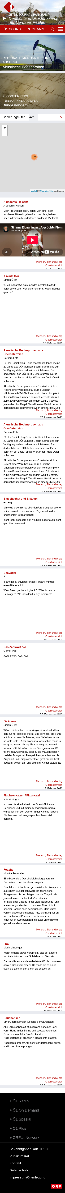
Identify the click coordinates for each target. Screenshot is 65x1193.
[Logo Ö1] (8, 7)
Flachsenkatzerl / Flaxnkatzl (21, 795)
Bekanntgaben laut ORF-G (29, 1149)
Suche (52, 29)
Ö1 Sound (12, 29)
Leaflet (34, 190)
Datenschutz (19, 1170)
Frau (6, 943)
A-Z (31, 117)
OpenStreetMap (47, 190)
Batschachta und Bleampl (20, 498)
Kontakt (15, 1163)
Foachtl (8, 869)
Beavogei (9, 572)
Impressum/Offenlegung (27, 1177)
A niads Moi (11, 276)
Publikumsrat (19, 1156)
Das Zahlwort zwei (15, 647)
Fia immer (9, 721)
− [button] (5, 133)
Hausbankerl (11, 1018)
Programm (34, 29)
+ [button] (5, 128)
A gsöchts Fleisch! (15, 201)
